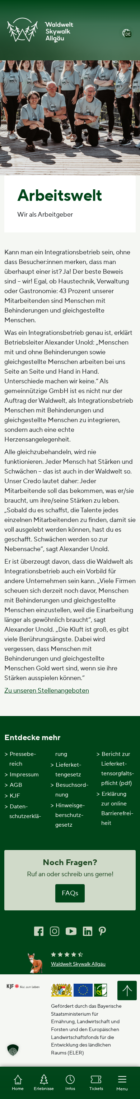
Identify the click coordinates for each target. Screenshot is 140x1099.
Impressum (24, 774)
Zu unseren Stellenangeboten (46, 691)
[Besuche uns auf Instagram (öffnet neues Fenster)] (54, 931)
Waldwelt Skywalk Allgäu (78, 964)
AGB (16, 785)
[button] (13, 1050)
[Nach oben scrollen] (127, 990)
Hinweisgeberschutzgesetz (70, 815)
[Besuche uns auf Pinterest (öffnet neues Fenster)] (102, 931)
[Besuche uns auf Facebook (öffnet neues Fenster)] (38, 931)
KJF (15, 795)
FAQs (70, 893)
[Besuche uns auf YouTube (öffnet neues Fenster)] (71, 931)
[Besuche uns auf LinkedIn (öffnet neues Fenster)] (87, 931)
